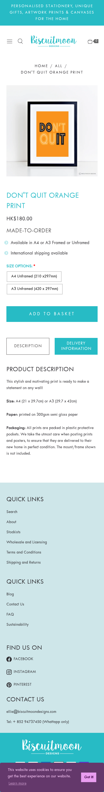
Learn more (17, 783)
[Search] (20, 41)
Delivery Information (76, 346)
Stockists (13, 532)
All (58, 66)
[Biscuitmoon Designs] (54, 41)
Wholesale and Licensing (26, 542)
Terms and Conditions (23, 552)
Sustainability (17, 625)
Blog (10, 594)
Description (28, 346)
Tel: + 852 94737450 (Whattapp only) (37, 722)
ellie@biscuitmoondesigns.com (31, 712)
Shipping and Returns (23, 562)
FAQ (10, 614)
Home (41, 66)
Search (11, 512)
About (11, 522)
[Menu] (9, 41)
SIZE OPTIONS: (19, 266)
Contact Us (15, 604)
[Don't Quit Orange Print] (52, 130)
